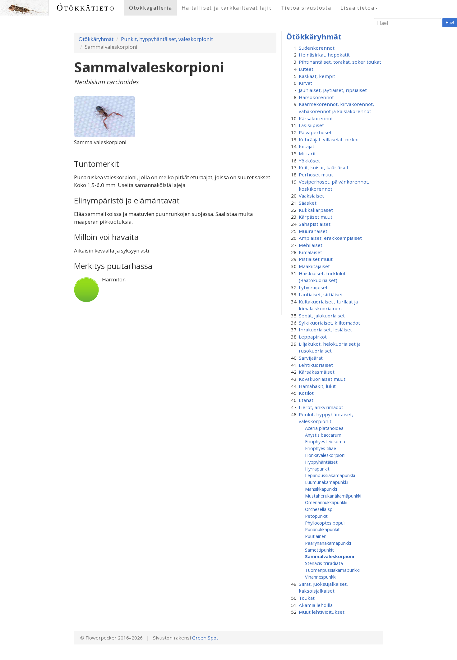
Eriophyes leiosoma (325, 441)
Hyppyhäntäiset (321, 462)
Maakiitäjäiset (314, 266)
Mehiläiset (310, 245)
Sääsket (307, 203)
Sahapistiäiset (314, 224)
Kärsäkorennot (316, 118)
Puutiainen (315, 536)
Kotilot (306, 393)
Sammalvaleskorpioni (329, 556)
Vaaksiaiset (311, 196)
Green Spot (205, 638)
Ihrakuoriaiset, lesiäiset (325, 329)
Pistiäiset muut (316, 259)
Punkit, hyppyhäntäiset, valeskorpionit (167, 39)
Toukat (307, 598)
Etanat (306, 400)
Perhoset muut (316, 174)
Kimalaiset (310, 252)
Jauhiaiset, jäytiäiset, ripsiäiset (333, 90)
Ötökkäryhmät (96, 39)
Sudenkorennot (317, 48)
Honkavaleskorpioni (325, 455)
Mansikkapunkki (321, 489)
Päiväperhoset (315, 132)
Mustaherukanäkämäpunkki (333, 496)
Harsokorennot (316, 97)
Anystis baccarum (323, 435)
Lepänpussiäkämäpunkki (330, 475)
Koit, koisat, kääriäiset (324, 167)
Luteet (306, 69)
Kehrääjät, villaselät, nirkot (329, 139)
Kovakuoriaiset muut (322, 379)
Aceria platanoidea (324, 428)
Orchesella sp (319, 509)
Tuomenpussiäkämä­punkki (332, 570)
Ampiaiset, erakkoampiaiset (330, 238)
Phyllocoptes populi (325, 523)
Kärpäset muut (315, 217)
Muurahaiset (313, 231)
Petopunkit (316, 516)
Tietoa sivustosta (306, 7)
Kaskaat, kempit (317, 76)
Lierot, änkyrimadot (321, 407)
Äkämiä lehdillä (316, 605)
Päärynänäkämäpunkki (328, 543)
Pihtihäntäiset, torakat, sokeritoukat (340, 62)
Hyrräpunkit (317, 469)
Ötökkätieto (86, 7)
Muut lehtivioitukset (321, 612)
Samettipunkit (319, 550)
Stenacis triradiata (324, 563)
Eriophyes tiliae (320, 448)
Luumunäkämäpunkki (326, 482)
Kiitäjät (306, 146)
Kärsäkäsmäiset (317, 372)
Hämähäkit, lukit (317, 386)
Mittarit (307, 153)
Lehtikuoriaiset (316, 365)
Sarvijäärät (311, 358)
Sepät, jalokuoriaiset (322, 315)
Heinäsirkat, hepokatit (324, 55)
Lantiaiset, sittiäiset (321, 294)
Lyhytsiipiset (313, 287)
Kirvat (305, 83)
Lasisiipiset (311, 125)
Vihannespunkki (320, 577)
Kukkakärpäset (316, 210)
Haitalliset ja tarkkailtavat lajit (227, 7)
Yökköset (309, 160)
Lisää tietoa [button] (357, 7)
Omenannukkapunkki (326, 502)
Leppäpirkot (313, 337)
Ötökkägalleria (150, 7)
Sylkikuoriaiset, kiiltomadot (329, 323)
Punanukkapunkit (322, 529)
